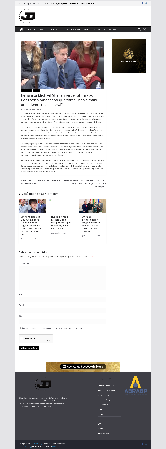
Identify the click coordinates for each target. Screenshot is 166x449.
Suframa (101, 414)
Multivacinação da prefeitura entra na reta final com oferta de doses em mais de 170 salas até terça (71, 4)
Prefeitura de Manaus (106, 386)
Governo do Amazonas (106, 390)
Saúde (86, 29)
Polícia (54, 29)
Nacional (96, 29)
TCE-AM (100, 428)
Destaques (30, 29)
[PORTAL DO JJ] (21, 29)
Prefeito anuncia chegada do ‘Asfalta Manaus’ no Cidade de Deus (40, 182)
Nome (22, 294)
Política (64, 29)
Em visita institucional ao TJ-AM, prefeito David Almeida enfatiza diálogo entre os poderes (91, 224)
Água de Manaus (104, 404)
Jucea (100, 409)
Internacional (110, 29)
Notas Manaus (103, 433)
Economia (75, 29)
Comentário (24, 263)
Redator (40, 109)
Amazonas (43, 29)
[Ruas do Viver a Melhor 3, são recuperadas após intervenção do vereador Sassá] (62, 200)
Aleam (100, 419)
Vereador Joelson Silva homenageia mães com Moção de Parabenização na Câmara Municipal (84, 183)
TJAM (99, 424)
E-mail (22, 305)
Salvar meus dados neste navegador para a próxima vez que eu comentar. (53, 328)
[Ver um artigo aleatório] (144, 29)
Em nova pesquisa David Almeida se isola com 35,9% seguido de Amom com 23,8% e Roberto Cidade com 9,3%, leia (32, 225)
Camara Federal (104, 395)
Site (20, 316)
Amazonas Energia (105, 400)
